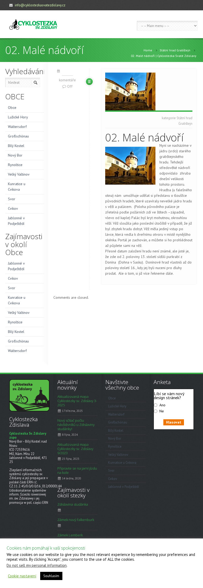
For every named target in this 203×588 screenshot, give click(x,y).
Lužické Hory (18, 117)
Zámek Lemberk (70, 535)
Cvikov (13, 208)
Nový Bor (15, 155)
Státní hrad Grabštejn (175, 50)
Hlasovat (173, 422)
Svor (11, 199)
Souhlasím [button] (51, 576)
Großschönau (18, 136)
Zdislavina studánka (72, 504)
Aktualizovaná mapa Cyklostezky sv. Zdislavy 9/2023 (75, 448)
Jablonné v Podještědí (16, 221)
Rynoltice (15, 164)
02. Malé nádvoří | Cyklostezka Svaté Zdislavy (163, 56)
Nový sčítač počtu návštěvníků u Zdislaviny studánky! (76, 424)
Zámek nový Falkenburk (75, 519)
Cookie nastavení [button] (22, 576)
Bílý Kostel (16, 145)
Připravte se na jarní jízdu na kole (77, 470)
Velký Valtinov (19, 174)
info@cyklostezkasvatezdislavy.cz (40, 5)
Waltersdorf (17, 126)
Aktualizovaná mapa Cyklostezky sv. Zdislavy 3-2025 (77, 400)
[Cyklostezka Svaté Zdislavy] (33, 24)
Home (148, 50)
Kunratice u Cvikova (16, 186)
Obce (12, 107)
